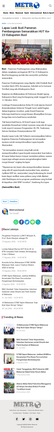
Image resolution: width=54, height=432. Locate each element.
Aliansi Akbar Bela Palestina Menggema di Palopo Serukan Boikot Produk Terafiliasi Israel (33, 387)
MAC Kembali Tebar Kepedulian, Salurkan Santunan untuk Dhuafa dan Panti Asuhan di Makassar (32, 342)
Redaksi (25, 413)
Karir (38, 413)
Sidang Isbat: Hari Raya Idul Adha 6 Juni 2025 (36, 18)
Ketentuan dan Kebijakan (18, 410)
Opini (26, 13)
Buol (5, 201)
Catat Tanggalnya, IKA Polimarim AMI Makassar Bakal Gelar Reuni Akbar (32, 370)
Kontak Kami (17, 413)
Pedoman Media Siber (35, 410)
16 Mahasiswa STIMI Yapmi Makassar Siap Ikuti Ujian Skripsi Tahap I (32, 326)
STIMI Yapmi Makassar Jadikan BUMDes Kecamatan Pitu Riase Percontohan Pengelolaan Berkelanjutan (33, 357)
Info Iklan (33, 413)
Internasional (36, 13)
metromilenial (16, 210)
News (12, 13)
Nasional (19, 13)
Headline (13, 201)
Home (5, 13)
